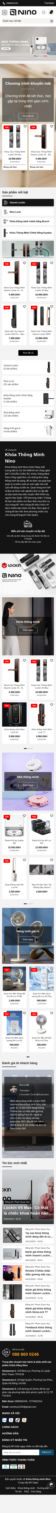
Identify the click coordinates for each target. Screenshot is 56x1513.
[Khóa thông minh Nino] (28, 574)
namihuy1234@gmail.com (22, 1407)
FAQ (26, 1491)
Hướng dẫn (43, 1488)
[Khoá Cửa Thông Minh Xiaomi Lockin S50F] (41, 316)
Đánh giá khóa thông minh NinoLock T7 (38, 1310)
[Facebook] (11, 1420)
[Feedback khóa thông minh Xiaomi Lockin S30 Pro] (12, 1329)
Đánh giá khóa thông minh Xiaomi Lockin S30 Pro (38, 1253)
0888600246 (21, 1401)
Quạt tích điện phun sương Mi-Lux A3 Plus (42, 995)
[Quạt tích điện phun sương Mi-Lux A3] (14, 1023)
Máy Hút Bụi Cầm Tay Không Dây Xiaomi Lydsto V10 (42, 886)
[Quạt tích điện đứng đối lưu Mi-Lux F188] (14, 979)
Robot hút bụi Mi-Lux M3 (41, 841)
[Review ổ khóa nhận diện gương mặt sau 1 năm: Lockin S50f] (12, 1273)
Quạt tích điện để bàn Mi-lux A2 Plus (42, 1039)
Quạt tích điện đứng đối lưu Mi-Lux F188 (14, 995)
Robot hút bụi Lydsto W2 (14, 841)
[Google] (24, 1420)
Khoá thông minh (26, 1488)
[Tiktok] (17, 1420)
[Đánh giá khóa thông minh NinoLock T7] (12, 1311)
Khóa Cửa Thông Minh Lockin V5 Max (14, 153)
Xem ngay (28, 630)
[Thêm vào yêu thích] (25, 126)
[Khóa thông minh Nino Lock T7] (41, 714)
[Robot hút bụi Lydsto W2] (14, 825)
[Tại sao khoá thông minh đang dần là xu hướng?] (12, 1235)
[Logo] (31, 12)
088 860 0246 (25, 1354)
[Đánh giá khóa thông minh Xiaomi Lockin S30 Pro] (12, 1254)
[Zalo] (4, 1420)
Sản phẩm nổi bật (15, 192)
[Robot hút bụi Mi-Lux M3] (41, 825)
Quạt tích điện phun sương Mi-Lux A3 (14, 1039)
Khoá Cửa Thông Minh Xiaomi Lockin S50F (41, 332)
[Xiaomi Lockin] (28, 249)
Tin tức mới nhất (14, 1163)
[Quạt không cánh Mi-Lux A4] (14, 870)
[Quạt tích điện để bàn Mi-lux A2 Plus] (41, 1023)
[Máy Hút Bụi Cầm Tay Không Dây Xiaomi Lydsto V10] (41, 870)
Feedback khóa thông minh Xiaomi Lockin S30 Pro (38, 1329)
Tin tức (18, 1491)
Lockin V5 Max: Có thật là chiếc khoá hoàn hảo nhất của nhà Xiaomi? (26, 1210)
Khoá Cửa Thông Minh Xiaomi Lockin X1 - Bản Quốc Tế (41, 153)
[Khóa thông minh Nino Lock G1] (14, 714)
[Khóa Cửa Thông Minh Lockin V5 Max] (14, 136)
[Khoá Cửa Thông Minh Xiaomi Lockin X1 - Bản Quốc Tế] (41, 136)
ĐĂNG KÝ (46, 1452)
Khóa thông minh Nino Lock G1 (14, 730)
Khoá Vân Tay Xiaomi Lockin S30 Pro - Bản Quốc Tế (14, 333)
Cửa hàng (36, 1491)
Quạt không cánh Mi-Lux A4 (14, 886)
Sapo (35, 1482)
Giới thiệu (11, 1488)
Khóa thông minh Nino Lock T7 (42, 730)
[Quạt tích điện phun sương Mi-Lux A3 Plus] (41, 979)
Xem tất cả (28, 116)
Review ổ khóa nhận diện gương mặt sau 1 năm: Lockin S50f (39, 1272)
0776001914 (35, 1401)
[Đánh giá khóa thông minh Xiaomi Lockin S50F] (12, 1292)
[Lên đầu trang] (50, 1496)
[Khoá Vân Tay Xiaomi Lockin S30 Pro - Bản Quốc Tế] (14, 316)
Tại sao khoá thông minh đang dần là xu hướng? (37, 1235)
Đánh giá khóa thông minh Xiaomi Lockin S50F (38, 1291)
